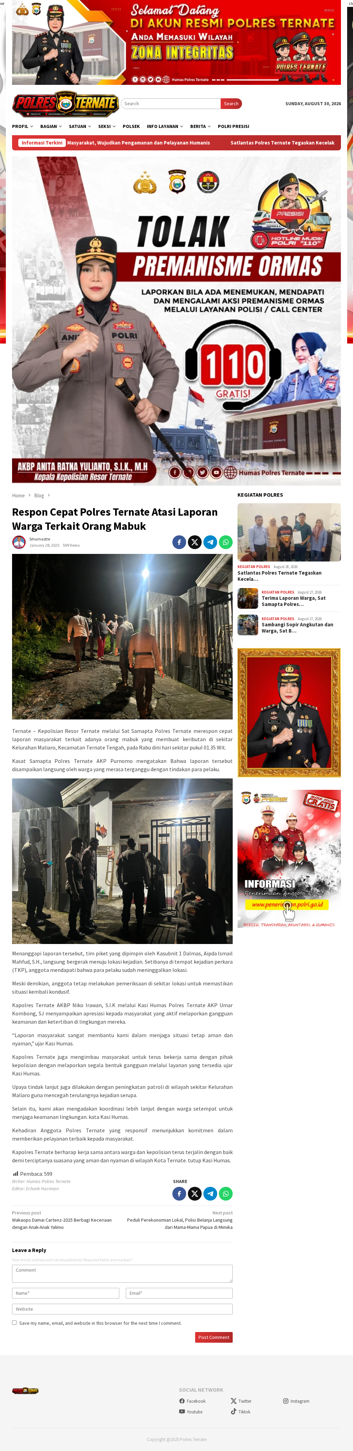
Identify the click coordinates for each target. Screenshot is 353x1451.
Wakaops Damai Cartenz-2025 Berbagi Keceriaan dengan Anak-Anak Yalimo (62, 1220)
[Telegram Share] (210, 542)
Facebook (196, 1401)
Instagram (300, 1401)
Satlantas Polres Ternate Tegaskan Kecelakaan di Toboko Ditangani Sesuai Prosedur (251, 143)
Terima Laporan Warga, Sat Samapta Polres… (294, 601)
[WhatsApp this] (226, 542)
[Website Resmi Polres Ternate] (66, 103)
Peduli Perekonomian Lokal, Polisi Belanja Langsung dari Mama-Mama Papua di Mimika (180, 1220)
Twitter (245, 1401)
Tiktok (244, 1412)
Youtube (194, 1412)
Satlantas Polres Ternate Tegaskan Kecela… (280, 576)
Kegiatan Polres (254, 566)
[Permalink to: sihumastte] (19, 541)
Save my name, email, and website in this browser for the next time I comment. (100, 1323)
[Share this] (179, 542)
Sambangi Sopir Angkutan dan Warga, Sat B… (297, 628)
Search (231, 103)
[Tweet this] (195, 542)
